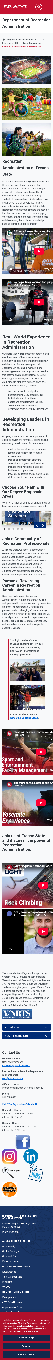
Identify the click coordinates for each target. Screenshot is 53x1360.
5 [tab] (22, 529)
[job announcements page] (35, 1172)
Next (43, 525)
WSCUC (6, 1286)
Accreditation (12, 1027)
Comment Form (10, 1256)
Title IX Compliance (12, 1276)
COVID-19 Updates (12, 1302)
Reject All (26, 1346)
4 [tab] (17, 529)
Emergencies (9, 1297)
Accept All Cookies (26, 1354)
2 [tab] (8, 529)
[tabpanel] (26, 518)
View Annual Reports (16, 1035)
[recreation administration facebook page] (22, 1141)
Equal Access (9, 1271)
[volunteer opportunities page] (9, 1189)
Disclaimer (7, 1281)
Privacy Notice (31, 1332)
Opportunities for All (12, 1307)
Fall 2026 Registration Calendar (18, 1104)
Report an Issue (10, 1261)
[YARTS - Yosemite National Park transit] (17, 1013)
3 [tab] (13, 529)
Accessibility (9, 1246)
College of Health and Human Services (23, 39)
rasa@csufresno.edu (12, 1078)
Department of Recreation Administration (21, 43)
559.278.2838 (11, 1232)
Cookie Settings (10, 1251)
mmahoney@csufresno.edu (16, 1065)
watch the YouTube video (24, 718)
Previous (37, 525)
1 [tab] (4, 529)
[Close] (49, 1316)
